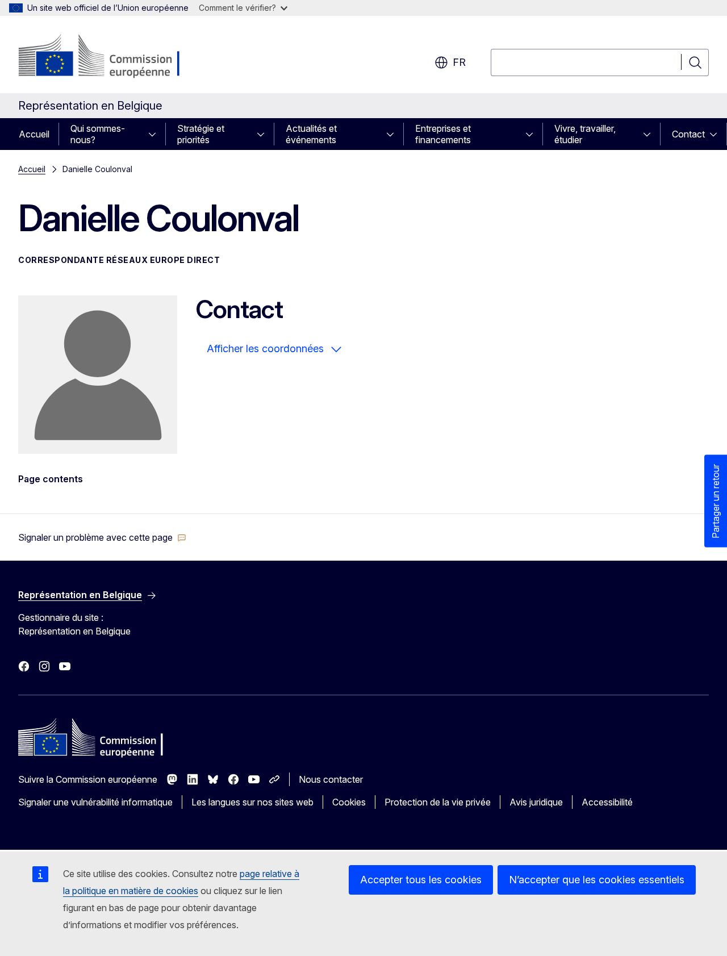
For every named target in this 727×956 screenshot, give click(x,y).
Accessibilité (607, 802)
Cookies (349, 802)
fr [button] (459, 62)
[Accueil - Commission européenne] (110, 57)
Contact (688, 134)
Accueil (34, 134)
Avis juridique (536, 802)
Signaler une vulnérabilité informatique (95, 802)
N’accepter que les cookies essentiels (596, 880)
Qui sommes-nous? (97, 134)
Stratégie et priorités (200, 134)
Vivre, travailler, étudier (585, 134)
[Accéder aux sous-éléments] (155, 134)
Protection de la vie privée (438, 802)
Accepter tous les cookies (421, 880)
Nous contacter (331, 779)
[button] (102, 537)
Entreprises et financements (443, 134)
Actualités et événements (311, 134)
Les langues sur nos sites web (252, 802)
